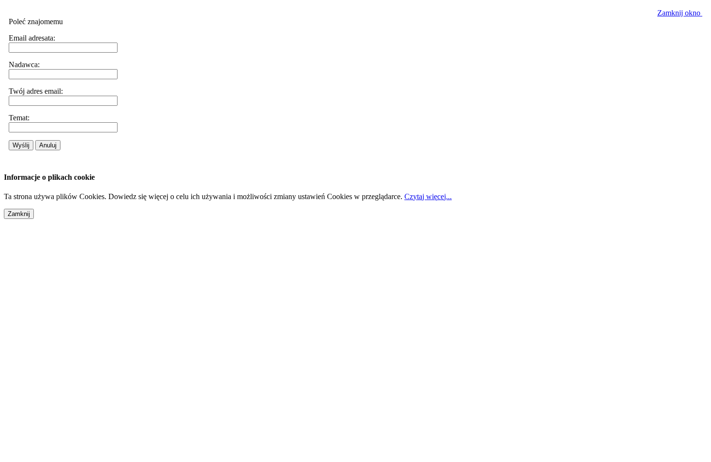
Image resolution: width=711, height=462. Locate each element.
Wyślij (21, 145)
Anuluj (48, 145)
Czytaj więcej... (428, 196)
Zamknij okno (679, 13)
